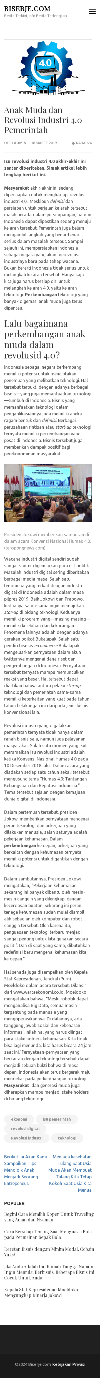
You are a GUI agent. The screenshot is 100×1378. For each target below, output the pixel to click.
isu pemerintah (57, 1119)
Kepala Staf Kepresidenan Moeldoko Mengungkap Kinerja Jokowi (41, 1292)
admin (20, 143)
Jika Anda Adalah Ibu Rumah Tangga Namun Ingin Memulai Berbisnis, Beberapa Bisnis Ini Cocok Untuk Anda (49, 1272)
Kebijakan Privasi (68, 1364)
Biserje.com (27, 8)
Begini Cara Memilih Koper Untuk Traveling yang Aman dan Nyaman (49, 1217)
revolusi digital (25, 1128)
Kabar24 (84, 143)
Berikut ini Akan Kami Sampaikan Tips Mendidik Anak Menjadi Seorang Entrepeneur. (25, 1170)
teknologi (67, 1138)
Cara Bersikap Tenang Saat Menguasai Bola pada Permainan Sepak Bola (48, 1234)
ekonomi (19, 1119)
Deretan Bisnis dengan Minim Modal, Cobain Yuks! (49, 1251)
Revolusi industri (26, 1138)
